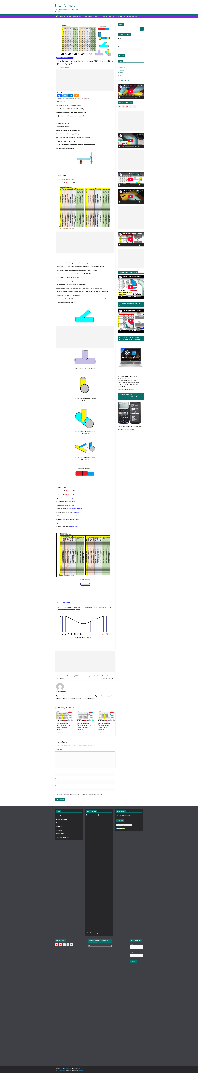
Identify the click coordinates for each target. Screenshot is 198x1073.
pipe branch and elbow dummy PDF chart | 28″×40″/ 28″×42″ (84, 727)
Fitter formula (65, 5)
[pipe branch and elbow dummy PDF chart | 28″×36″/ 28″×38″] (106, 712)
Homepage (120, 75)
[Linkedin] (70, 95)
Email (57, 778)
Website (57, 786)
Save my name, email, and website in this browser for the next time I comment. (79, 794)
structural (119, 16)
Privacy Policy (121, 77)
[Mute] (139, 97)
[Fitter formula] (57, 16)
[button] (64, 16)
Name (57, 771)
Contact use (121, 70)
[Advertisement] (85, 80)
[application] (131, 91)
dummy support (132, 16)
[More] (76, 95)
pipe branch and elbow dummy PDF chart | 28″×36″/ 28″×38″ (105, 727)
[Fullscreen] (141, 97)
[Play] (120, 97)
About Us (120, 65)
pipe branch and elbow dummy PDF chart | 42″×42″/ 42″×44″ (69, 677)
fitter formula (67, 67)
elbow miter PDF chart (74, 16)
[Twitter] (65, 95)
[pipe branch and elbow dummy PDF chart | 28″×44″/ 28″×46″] (64, 712)
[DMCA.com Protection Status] (121, 829)
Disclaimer (120, 72)
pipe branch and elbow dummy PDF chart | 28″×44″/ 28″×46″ (63, 727)
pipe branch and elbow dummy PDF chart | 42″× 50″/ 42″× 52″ (101, 677)
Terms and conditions (123, 80)
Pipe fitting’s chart (106, 16)
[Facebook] (59, 95)
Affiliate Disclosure (122, 67)
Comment (58, 750)
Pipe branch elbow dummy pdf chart (65, 57)
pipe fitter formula (91, 16)
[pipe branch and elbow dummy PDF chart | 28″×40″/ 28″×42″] (85, 712)
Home (61, 16)
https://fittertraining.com (93, 933)
